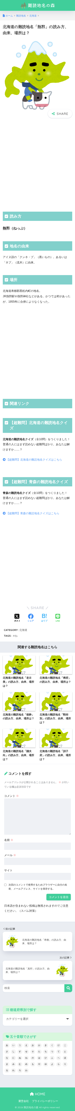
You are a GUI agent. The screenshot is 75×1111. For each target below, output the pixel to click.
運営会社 (23, 1101)
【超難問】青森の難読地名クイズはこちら (32, 513)
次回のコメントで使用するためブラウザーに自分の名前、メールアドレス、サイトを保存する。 (38, 886)
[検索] (68, 988)
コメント (11, 795)
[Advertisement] (37, 164)
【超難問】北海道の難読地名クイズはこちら (34, 459)
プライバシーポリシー (45, 1101)
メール (10, 855)
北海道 (23, 630)
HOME (39, 1094)
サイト (8, 870)
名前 (8, 840)
